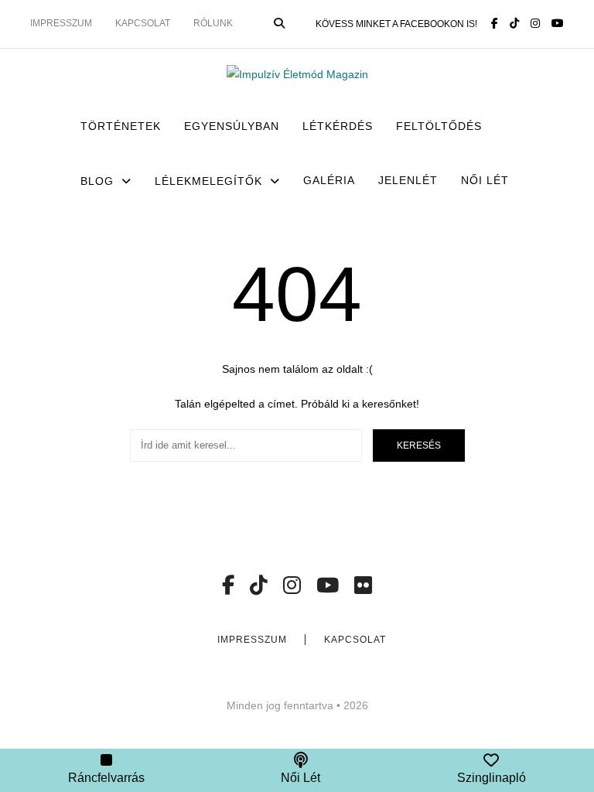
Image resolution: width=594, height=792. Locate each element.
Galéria (329, 180)
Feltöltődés (439, 126)
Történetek (120, 126)
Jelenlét (408, 180)
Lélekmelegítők (208, 181)
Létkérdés (337, 126)
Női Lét (485, 180)
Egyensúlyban (231, 126)
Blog (97, 181)
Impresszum (61, 23)
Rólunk (213, 23)
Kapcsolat (142, 23)
